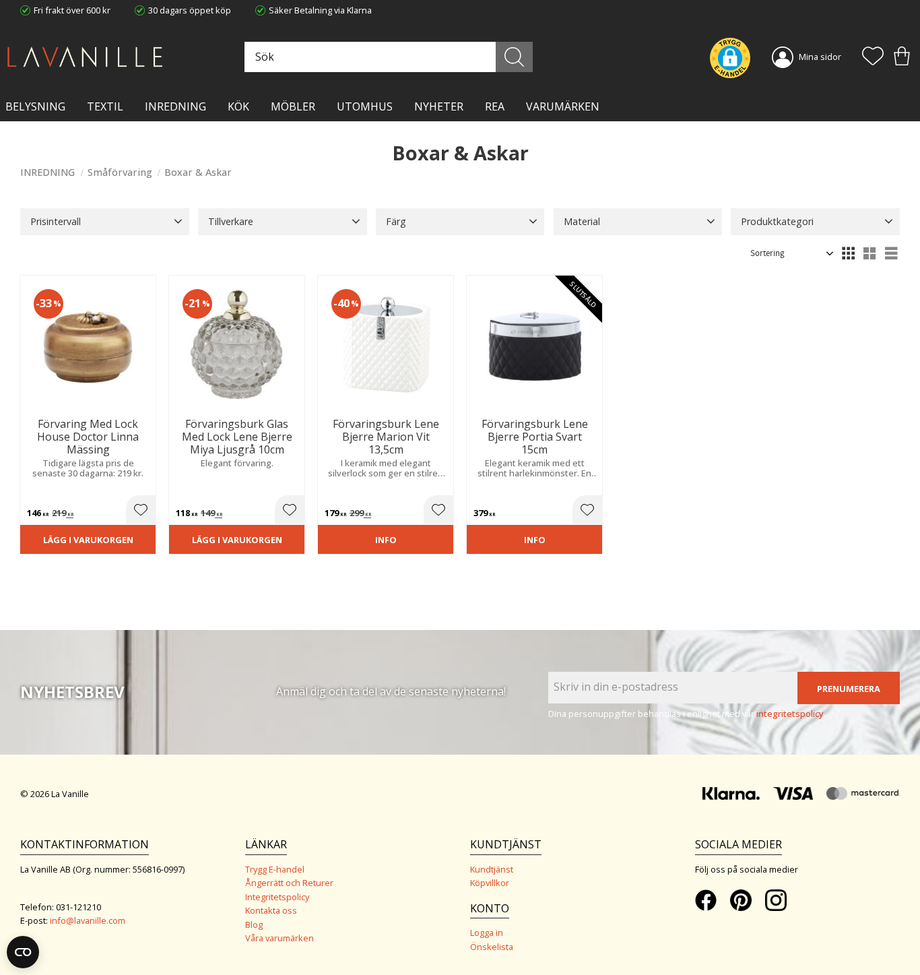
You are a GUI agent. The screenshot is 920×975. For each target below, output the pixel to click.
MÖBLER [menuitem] (293, 106)
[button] (873, 57)
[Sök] (514, 57)
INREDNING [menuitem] (175, 106)
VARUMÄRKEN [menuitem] (562, 106)
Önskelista (491, 947)
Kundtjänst (491, 869)
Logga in (486, 932)
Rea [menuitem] (494, 106)
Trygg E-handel (274, 869)
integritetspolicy (790, 713)
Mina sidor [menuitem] (820, 57)
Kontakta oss (271, 910)
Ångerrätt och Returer (289, 883)
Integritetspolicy (277, 897)
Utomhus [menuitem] (365, 106)
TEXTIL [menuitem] (105, 106)
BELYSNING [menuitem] (35, 106)
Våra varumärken (279, 938)
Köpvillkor (489, 883)
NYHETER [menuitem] (438, 106)
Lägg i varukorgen (88, 540)
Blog (254, 924)
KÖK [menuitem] (238, 106)
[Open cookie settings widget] (23, 952)
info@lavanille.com (87, 920)
